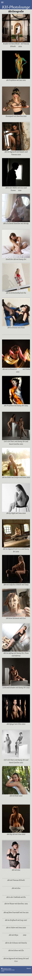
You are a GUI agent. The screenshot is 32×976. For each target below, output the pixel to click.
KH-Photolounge (16, 7)
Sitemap (9, 968)
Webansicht (29, 968)
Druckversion (5, 968)
